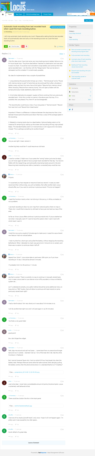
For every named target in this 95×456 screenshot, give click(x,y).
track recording (73, 39)
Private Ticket (47, 14)
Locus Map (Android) (28, 20)
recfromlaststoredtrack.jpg (23, 406)
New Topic (19, 14)
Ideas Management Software (55, 452)
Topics (10, 14)
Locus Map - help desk (7, 20)
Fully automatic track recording (80, 55)
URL (18, 133)
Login (92, 14)
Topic (16, 20)
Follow (61, 46)
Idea (20, 20)
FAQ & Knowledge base (32, 14)
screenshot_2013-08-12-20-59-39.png (27, 372)
